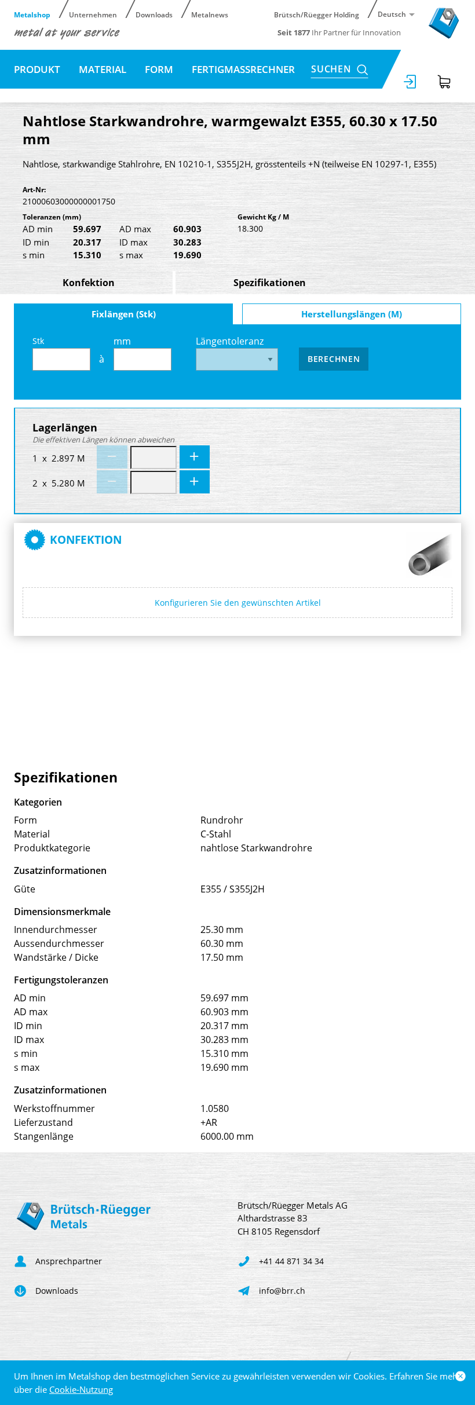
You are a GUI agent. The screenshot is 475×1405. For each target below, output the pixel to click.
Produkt (37, 69)
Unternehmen (93, 14)
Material (102, 69)
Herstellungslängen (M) (351, 314)
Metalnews (209, 14)
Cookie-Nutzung (81, 1389)
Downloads (154, 14)
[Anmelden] (410, 81)
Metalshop (32, 14)
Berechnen (334, 358)
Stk (38, 340)
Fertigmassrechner (243, 69)
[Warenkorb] (444, 81)
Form (159, 69)
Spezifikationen (269, 282)
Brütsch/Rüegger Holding (316, 14)
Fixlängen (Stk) (124, 314)
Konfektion (89, 282)
